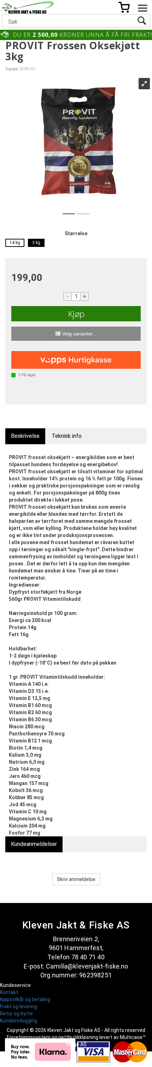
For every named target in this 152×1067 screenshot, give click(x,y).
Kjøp (76, 314)
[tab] (25, 436)
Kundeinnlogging (18, 1020)
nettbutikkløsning (78, 1037)
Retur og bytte (16, 1013)
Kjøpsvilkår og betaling (25, 999)
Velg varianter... (79, 334)
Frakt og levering (18, 1006)
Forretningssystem (29, 1037)
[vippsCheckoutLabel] (76, 360)
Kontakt (9, 992)
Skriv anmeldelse (76, 879)
